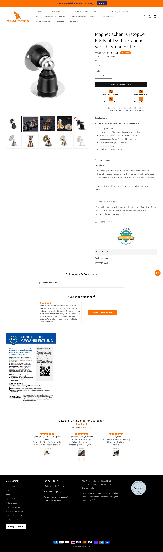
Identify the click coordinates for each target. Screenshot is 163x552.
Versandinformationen (108, 214)
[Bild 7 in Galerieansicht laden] (30, 141)
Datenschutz (11, 499)
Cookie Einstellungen (14, 516)
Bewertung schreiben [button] (102, 312)
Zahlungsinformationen (15, 507)
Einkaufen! (101, 3)
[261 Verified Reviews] (126, 246)
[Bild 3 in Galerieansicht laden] (47, 124)
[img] (81, 424)
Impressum (10, 486)
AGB (7, 490)
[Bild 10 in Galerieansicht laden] (81, 141)
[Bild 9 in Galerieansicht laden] (64, 141)
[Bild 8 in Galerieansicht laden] (47, 141)
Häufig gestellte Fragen (54, 486)
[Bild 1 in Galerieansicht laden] (14, 124)
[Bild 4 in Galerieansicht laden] (64, 124)
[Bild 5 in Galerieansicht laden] (81, 124)
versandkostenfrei (109, 56)
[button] (144, 16)
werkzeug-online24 (84, 546)
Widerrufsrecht (11, 503)
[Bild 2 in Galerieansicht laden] (30, 124)
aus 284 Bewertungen (81, 427)
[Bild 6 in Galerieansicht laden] (14, 141)
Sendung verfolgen (13, 520)
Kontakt (9, 495)
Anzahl (97, 71)
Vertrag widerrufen (15, 527)
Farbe (97, 60)
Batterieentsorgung (52, 491)
